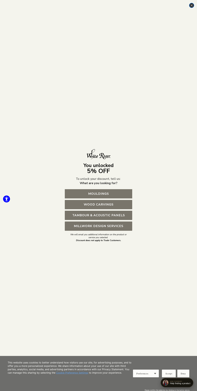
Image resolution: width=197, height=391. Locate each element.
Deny (183, 374)
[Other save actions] (155, 373)
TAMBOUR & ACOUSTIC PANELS (98, 215)
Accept (168, 374)
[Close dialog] (191, 5)
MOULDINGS (98, 194)
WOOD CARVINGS (98, 204)
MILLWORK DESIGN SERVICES (98, 226)
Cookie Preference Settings (72, 372)
